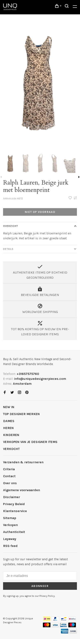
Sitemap (9, 518)
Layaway (9, 539)
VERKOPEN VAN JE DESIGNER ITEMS (30, 442)
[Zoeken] (67, 6)
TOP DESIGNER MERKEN (21, 414)
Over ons (10, 483)
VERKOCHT (11, 449)
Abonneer (40, 586)
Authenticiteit (14, 532)
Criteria (9, 469)
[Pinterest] (27, 393)
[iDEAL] (47, 620)
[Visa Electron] (63, 626)
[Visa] (55, 626)
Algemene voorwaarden (21, 490)
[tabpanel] (40, 80)
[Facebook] (4, 393)
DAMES (8, 421)
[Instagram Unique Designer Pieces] (19, 393)
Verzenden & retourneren (23, 462)
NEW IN (8, 407)
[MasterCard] (46, 626)
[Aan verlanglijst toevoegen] (71, 198)
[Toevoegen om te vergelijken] (75, 198)
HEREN (8, 428)
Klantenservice (15, 511)
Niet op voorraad (40, 212)
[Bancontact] (63, 620)
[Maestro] (72, 626)
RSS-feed (10, 546)
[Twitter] (12, 393)
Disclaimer (11, 497)
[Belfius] (72, 620)
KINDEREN (11, 435)
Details (8, 249)
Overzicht (10, 226)
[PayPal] (55, 620)
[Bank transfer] (73, 632)
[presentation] (10, 163)
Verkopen (10, 525)
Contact (9, 476)
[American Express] (65, 632)
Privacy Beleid (14, 504)
